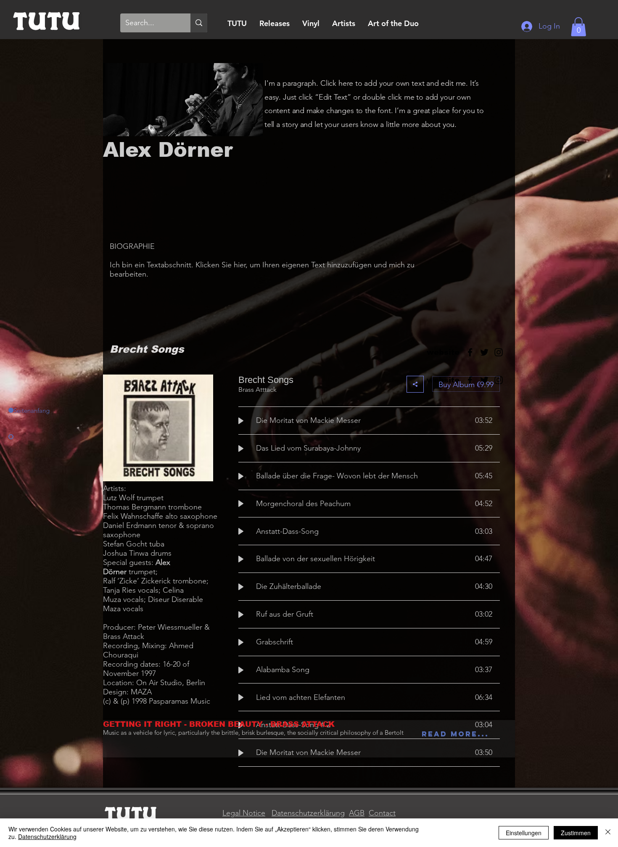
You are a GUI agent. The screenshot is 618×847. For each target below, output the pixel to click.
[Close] (608, 832)
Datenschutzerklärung (308, 813)
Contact (382, 813)
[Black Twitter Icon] (484, 352)
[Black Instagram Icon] (498, 352)
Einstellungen (523, 833)
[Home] (46, 20)
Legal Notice (243, 813)
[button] (578, 26)
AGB (356, 813)
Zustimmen (576, 833)
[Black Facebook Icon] (470, 352)
